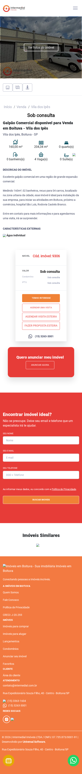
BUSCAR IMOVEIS (41, 500)
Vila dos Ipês (40, 107)
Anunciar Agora (40, 365)
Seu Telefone (10, 468)
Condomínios (10, 648)
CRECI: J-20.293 (12, 614)
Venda (21, 107)
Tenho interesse (41, 298)
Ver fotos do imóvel (41, 47)
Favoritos (8, 663)
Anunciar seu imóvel (15, 656)
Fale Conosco (11, 599)
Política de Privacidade (64, 489)
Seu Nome (8, 433)
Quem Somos (11, 592)
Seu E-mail (8, 451)
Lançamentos (11, 641)
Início (8, 107)
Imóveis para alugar (14, 633)
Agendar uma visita (41, 307)
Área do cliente (11, 675)
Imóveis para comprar (16, 626)
